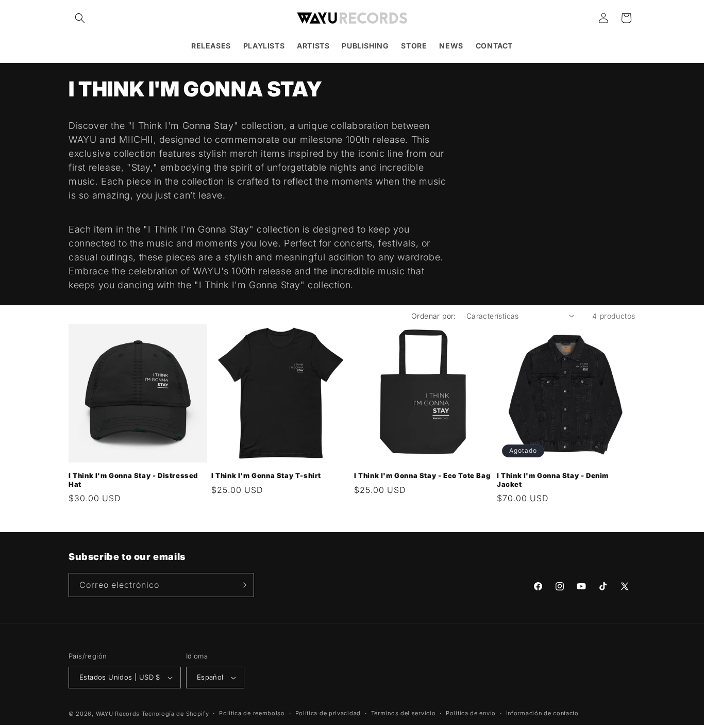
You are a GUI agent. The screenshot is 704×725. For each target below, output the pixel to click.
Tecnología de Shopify (175, 713)
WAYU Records (118, 713)
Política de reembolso (252, 713)
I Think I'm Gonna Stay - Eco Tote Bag (422, 475)
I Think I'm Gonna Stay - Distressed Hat (133, 479)
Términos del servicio (403, 713)
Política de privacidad (328, 713)
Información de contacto (542, 713)
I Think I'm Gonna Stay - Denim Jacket (553, 479)
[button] (80, 18)
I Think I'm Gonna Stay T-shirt (266, 475)
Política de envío (471, 713)
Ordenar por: (433, 315)
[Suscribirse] (242, 585)
